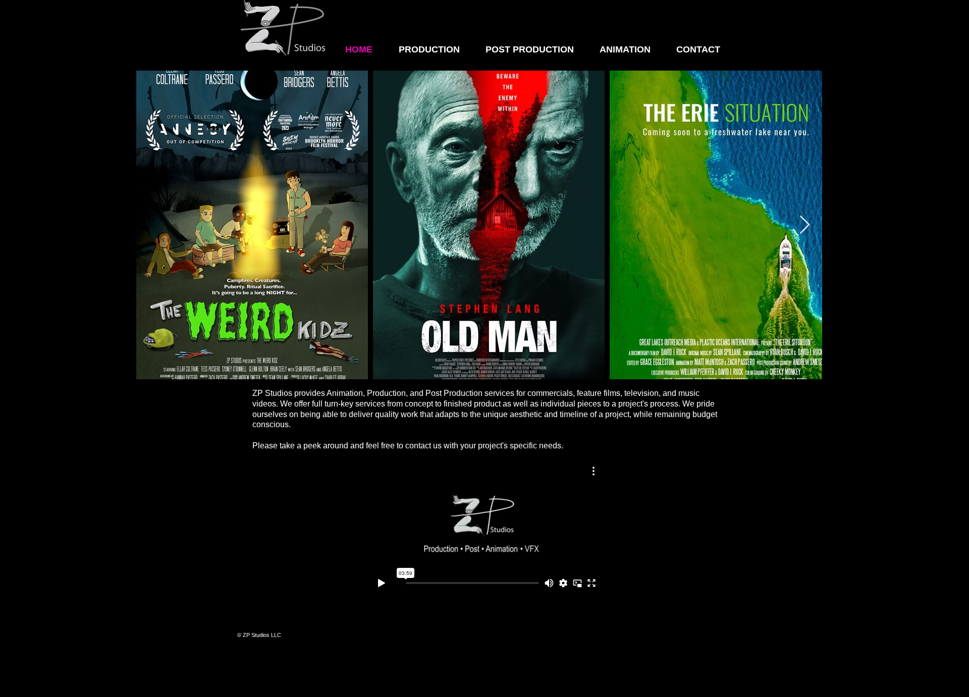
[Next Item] (805, 225)
